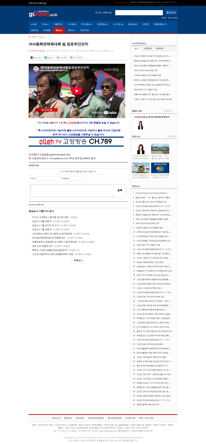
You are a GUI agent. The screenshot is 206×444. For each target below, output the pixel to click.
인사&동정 (72, 24)
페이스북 (37, 58)
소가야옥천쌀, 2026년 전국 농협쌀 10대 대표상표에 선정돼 (157, 85)
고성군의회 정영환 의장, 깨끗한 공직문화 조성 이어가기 (159, 284)
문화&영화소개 (160, 24)
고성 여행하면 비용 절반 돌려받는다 (151, 310)
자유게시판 (84, 30)
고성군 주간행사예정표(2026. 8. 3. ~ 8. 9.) (153, 340)
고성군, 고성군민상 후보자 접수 (149, 288)
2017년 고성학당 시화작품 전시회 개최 (50, 217)
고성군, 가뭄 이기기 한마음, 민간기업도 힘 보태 (153, 99)
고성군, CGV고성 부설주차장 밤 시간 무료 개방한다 (157, 370)
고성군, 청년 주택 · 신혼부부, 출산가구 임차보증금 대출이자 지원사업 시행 (166, 374)
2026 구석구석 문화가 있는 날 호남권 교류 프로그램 (157, 275)
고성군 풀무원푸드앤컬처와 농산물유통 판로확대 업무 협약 (160, 279)
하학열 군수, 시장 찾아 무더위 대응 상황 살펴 (155, 336)
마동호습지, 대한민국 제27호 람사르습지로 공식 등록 (158, 266)
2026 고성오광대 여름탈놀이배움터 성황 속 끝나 (153, 66)
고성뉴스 (45, 24)
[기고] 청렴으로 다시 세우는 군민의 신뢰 (153, 327)
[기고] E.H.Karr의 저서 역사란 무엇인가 (140, 157)
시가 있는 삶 (118, 24)
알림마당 (34, 30)
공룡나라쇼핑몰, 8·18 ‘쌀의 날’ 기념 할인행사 (152, 94)
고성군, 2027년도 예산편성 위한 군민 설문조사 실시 (157, 391)
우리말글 (47, 30)
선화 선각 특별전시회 (42, 246)
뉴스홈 (33, 24)
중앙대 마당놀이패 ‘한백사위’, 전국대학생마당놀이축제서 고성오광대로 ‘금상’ (165, 61)
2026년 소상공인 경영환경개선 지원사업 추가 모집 (154, 80)
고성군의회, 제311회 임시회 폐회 (150, 344)
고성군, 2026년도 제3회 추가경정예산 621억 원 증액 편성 (140, 3)
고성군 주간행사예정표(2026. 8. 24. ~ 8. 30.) (160, 177)
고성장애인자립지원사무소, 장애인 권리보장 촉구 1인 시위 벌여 (162, 323)
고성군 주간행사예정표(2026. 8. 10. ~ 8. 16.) (154, 292)
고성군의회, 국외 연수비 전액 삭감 (150, 297)
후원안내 (68, 418)
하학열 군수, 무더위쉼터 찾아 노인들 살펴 (153, 318)
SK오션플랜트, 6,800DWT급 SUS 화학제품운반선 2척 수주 (160, 348)
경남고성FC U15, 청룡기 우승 (145, 90)
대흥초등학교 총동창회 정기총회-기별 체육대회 (54, 242)
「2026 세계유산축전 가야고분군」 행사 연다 (155, 301)
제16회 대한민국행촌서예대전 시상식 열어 (154, 396)
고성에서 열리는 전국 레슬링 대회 (147, 75)
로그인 (98, 12)
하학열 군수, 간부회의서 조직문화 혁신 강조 (154, 271)
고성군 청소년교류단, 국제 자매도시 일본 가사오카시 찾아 (160, 314)
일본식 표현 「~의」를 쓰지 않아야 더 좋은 (160, 158)
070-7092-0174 (64, 431)
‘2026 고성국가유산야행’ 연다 (146, 70)
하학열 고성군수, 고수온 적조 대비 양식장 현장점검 (157, 383)
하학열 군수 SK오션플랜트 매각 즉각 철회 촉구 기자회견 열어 (161, 387)
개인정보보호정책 (96, 418)
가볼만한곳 (58, 24)
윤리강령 (80, 418)
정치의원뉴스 (86, 24)
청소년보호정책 (114, 418)
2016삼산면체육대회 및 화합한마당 (49, 238)
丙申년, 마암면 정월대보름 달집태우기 (50, 250)
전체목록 (168, 111)
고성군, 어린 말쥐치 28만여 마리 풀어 (151, 357)
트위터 (50, 58)
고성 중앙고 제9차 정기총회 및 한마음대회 (52, 234)
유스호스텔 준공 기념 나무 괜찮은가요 (141, 176)
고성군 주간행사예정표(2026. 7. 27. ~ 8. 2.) (153, 400)
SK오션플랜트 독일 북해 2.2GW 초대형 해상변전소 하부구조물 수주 (164, 353)
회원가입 (107, 12)
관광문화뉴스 (102, 24)
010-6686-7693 (84, 431)
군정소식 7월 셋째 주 (42, 229)
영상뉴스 (59, 30)
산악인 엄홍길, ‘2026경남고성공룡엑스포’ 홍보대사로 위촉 (160, 241)
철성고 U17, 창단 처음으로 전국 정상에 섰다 (154, 331)
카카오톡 (63, 58)
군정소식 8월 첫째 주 (42, 221)
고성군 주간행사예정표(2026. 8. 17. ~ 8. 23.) (154, 249)
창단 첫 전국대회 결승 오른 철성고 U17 (152, 366)
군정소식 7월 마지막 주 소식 (45, 225)
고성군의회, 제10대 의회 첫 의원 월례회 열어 (154, 305)
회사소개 (56, 418)
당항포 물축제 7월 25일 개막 (148, 404)
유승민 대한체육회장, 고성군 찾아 (150, 262)
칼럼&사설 (132, 24)
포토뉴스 (71, 30)
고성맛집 (145, 24)
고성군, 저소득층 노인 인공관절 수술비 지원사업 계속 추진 (160, 379)
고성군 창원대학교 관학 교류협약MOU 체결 (53, 254)
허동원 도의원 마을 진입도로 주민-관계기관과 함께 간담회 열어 (162, 361)
